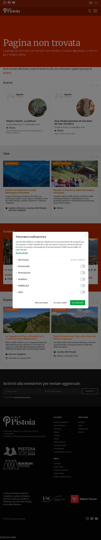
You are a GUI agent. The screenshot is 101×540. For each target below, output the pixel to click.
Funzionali (24, 266)
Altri (20, 292)
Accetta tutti (77, 302)
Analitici (22, 279)
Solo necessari (41, 302)
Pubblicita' (23, 285)
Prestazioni (24, 272)
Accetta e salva (60, 302)
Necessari (23, 259)
